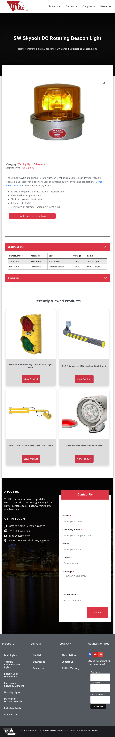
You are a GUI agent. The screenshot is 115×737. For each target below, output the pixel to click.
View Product (31, 379)
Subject (67, 557)
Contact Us (67, 661)
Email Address (97, 694)
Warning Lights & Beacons (41, 49)
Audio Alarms (11, 714)
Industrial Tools (12, 708)
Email (66, 543)
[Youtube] (95, 654)
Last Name (95, 683)
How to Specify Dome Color (32, 216)
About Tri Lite (69, 655)
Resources (105, 6)
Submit (97, 612)
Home (21, 49)
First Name (95, 672)
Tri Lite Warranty (71, 668)
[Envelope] (100, 654)
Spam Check (70, 594)
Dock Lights (10, 655)
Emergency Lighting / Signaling (14, 684)
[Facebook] (90, 654)
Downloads (39, 661)
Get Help (37, 655)
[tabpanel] (57, 258)
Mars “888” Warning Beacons (13, 700)
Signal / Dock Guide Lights (11, 675)
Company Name (72, 529)
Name (66, 515)
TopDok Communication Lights (12, 664)
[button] (103, 83)
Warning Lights (12, 692)
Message (68, 571)
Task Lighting (27, 167)
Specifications (16, 246)
